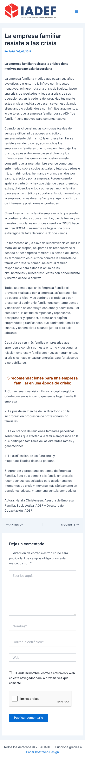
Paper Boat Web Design (42, 752)
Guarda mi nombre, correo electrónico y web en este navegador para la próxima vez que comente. (42, 678)
